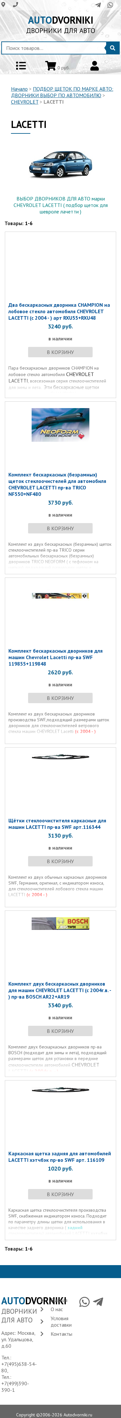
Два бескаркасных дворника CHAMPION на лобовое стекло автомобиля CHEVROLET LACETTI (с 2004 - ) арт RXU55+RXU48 (59, 311)
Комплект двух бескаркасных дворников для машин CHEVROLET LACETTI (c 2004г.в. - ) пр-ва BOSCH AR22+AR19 (59, 990)
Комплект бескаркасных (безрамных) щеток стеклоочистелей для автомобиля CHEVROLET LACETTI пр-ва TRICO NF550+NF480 (57, 484)
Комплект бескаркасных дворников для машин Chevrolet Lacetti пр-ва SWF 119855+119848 (55, 657)
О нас (57, 1309)
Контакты (61, 1334)
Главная (59, 1300)
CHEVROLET (24, 101)
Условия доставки (61, 1321)
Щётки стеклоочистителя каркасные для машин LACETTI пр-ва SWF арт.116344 (57, 823)
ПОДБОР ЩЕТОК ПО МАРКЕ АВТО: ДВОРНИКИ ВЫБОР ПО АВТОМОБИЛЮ (62, 92)
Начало (19, 89)
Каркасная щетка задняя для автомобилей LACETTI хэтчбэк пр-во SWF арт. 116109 (59, 1156)
